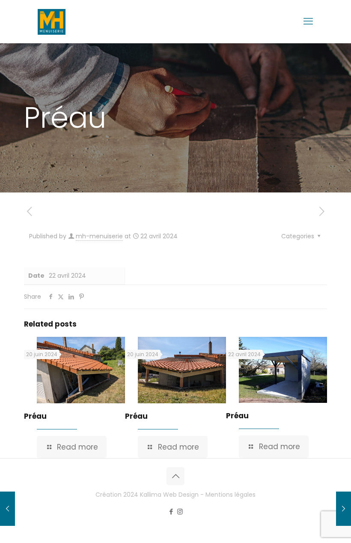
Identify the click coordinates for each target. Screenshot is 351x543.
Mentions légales (230, 494)
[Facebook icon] (171, 511)
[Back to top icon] (175, 476)
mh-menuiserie (99, 236)
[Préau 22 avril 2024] (7, 509)
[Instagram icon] (180, 511)
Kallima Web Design (169, 494)
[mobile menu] (308, 21)
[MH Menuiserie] (51, 21)
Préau (35, 416)
